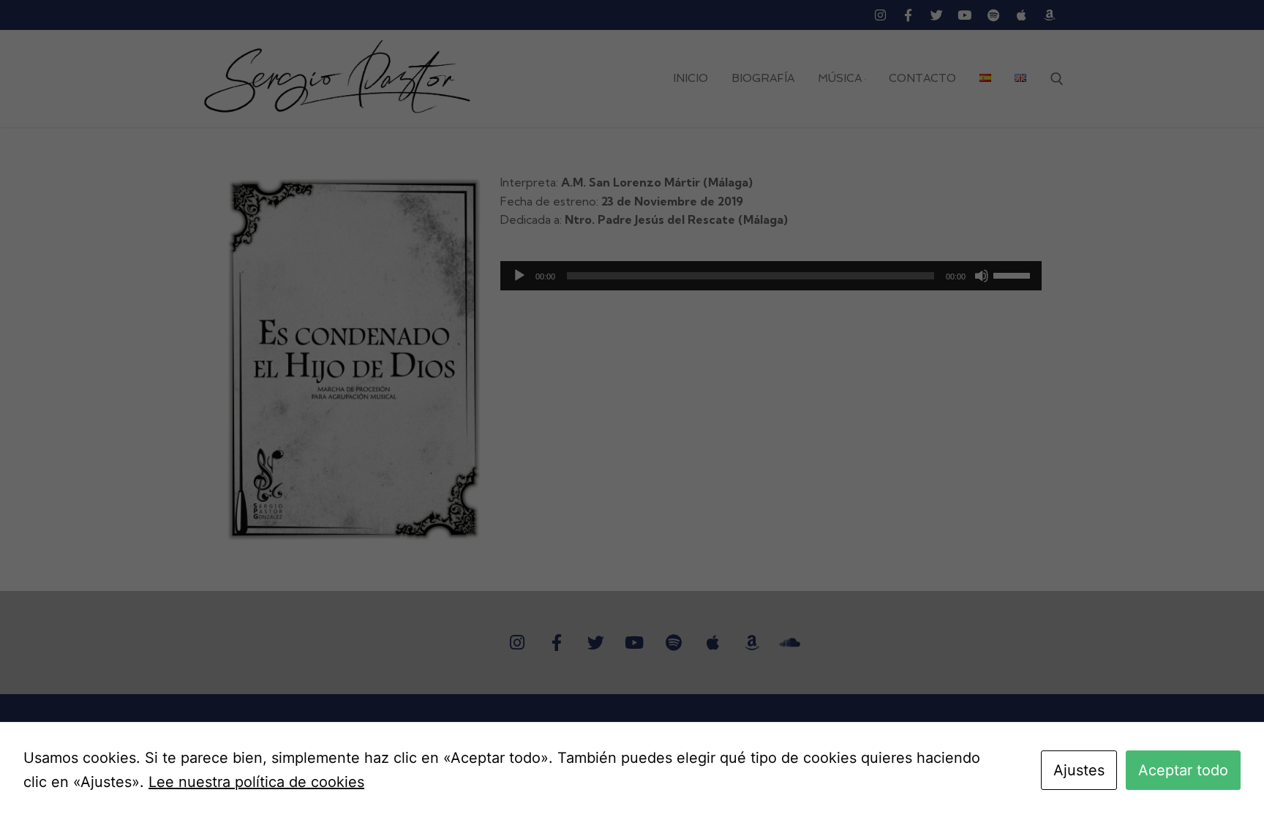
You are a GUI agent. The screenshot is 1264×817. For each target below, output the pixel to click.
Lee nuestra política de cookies (256, 782)
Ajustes (1079, 770)
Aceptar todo (1183, 770)
